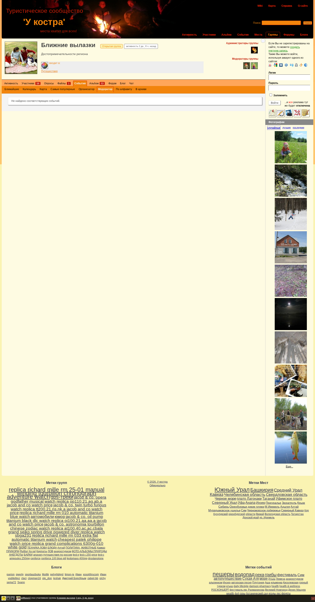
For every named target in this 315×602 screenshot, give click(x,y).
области (250, 514)
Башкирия (261, 490)
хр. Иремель (267, 517)
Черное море (225, 498)
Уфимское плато (289, 498)
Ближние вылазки (68, 45)
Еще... (289, 466)
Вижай (260, 514)
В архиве (141, 89)
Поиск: (257, 22)
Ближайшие (11, 89)
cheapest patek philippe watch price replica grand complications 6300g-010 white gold (56, 543)
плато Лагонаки (249, 498)
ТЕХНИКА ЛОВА (37, 547)
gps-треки (62, 497)
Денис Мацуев (297, 589)
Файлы (63, 83)
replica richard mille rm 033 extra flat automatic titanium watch (55, 537)
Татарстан (297, 514)
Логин (272, 72)
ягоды (272, 593)
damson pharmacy (260, 586)
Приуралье (273, 502)
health (275, 586)
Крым (301, 502)
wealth (230, 593)
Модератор (105, 89)
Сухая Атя (250, 578)
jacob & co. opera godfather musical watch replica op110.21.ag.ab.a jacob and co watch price (56, 501)
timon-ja (69, 574)
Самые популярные (63, 89)
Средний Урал (288, 490)
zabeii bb (92, 578)
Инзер (260, 502)
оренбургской (236, 514)
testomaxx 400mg (77, 558)
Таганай (268, 498)
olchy (102, 578)
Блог (123, 83)
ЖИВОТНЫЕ (88, 547)
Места (258, 34)
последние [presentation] (298, 127)
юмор (60, 516)
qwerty (20, 574)
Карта (272, 5)
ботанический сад (257, 593)
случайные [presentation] (273, 127)
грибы (270, 574)
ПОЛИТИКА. (73, 547)
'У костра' (44, 22)
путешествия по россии (57, 554)
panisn (11, 574)
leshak (57, 578)
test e (76, 554)
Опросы (49, 83)
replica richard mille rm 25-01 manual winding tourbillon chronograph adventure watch (55, 493)
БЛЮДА (52, 547)
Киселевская (290, 582)
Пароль (273, 83)
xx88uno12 (26, 598)
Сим (243, 510)
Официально (157, 485)
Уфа (241, 502)
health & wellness (289, 586)
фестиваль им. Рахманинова (247, 589)
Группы (273, 34)
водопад (245, 574)
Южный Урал (232, 489)
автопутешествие (228, 578)
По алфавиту (124, 89)
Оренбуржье (238, 506)
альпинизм (215, 582)
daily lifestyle (241, 586)
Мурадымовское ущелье (224, 510)
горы (242, 593)
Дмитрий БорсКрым (74, 578)
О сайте (303, 5)
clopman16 (34, 578)
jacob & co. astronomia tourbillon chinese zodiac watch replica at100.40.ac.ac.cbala (57, 526)
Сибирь (223, 506)
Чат (131, 83)
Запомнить (280, 95)
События (243, 34)
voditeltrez (14, 578)
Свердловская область (286, 494)
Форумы (289, 34)
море (264, 578)
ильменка (276, 582)
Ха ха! (32, 551)
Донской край (251, 517)
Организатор (86, 89)
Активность (189, 34)
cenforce (35, 558)
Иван (78, 574)
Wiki (259, 5)
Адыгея (285, 506)
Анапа (250, 502)
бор (306, 510)
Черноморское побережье (263, 510)
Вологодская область (277, 514)
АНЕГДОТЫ (16, 554)
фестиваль (287, 574)
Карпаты (41, 551)
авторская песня (241, 582)
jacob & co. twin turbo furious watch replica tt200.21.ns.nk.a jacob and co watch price (58, 509)
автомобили (42, 516)
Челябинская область (244, 494)
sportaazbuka (33, 574)
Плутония (258, 582)
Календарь (29, 89)
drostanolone (96, 558)
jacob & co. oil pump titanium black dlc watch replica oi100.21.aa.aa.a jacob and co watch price (56, 520)
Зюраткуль (289, 502)
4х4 (237, 593)
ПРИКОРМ (12, 551)
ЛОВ (50, 551)
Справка (286, 5)
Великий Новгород (276, 589)
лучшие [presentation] (286, 127)
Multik (45, 574)
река (259, 574)
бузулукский (220, 514)
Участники (209, 34)
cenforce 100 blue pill (53, 558)
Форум (112, 83)
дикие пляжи (256, 506)
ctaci (24, 578)
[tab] (274, 128)
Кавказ (101, 547)
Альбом (226, 34)
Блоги (304, 34)
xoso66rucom (91, 574)
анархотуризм (62, 551)
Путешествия (49, 71)
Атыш (271, 578)
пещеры (223, 574)
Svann (21, 582)
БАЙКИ (28, 554)
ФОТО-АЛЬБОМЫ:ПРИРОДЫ (89, 551)
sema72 (11, 582)
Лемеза (280, 578)
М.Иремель (272, 506)
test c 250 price (88, 554)
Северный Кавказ (292, 510)
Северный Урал (224, 502)
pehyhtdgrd (56, 574)
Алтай (61, 547)
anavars (38, 554)
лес (278, 593)
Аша (267, 582)
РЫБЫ (24, 551)
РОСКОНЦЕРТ (220, 589)
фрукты (286, 593)
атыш (229, 586)
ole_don (47, 578)
